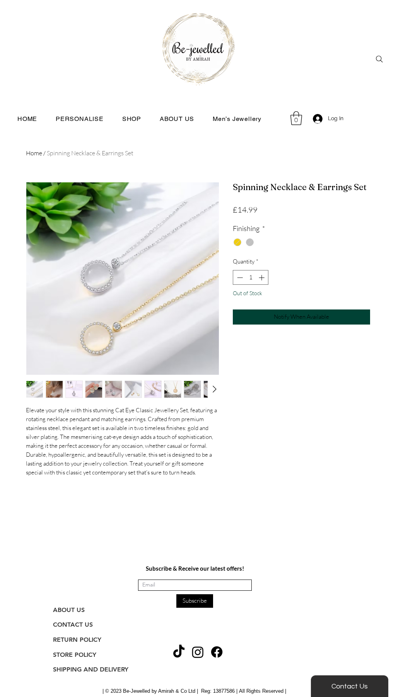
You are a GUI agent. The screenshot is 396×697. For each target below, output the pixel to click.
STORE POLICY (74, 654)
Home (34, 153)
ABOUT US (69, 610)
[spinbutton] (250, 277)
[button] (296, 118)
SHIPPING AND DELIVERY (90, 669)
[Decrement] (239, 277)
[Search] (379, 59)
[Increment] (262, 277)
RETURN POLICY (77, 639)
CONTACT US (73, 624)
